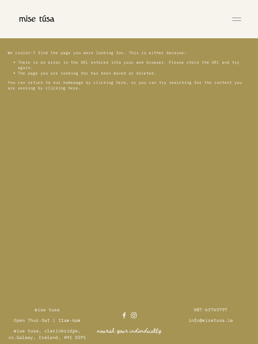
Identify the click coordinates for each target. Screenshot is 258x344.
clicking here (109, 82)
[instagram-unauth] (134, 315)
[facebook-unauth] (124, 315)
